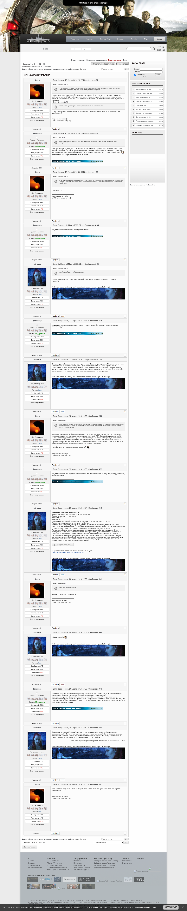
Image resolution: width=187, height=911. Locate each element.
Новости (89, 39)
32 (97, 133)
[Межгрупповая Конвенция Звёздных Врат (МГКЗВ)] (33, 888)
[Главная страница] (38, 39)
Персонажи (77, 863)
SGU (58, 861)
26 (40, 316)
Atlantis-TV (50, 863)
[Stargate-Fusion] (138, 881)
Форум (159, 39)
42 (101, 632)
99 (40, 129)
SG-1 (49, 861)
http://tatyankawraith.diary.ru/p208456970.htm (68, 552)
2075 (41, 114)
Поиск (125, 60)
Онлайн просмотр (103, 858)
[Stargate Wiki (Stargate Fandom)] (108, 881)
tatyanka (37, 264)
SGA (53, 861)
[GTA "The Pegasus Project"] (87, 888)
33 (97, 172)
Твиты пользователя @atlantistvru (142, 185)
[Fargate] (73, 888)
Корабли (87, 867)
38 (101, 416)
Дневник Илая (64, 869)
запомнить (141, 74)
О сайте (31, 861)
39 (101, 469)
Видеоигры (59, 865)
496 (41, 301)
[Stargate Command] (32, 881)
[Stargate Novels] (85, 881)
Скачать (120, 39)
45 (101, 784)
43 (101, 689)
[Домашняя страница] (62, 316)
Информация (80, 858)
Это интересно (52, 869)
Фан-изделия (45, 69)
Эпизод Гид (105, 39)
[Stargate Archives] (69, 881)
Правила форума (114, 60)
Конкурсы (31, 863)
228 (41, 153)
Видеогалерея (127, 863)
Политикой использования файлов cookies (138, 907)
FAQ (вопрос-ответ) (35, 867)
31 (97, 80)
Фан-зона (58, 863)
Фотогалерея (126, 861)
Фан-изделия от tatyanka (62, 69)
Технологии (77, 867)
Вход (45, 49)
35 (98, 264)
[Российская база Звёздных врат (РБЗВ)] (48, 888)
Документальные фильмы (104, 867)
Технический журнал (81, 869)
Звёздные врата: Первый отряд (106, 861)
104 (40, 168)
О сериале (74, 39)
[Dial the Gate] (56, 881)
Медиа (146, 39)
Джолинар (47, 66)
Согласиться (171, 907)
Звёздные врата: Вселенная (104, 865)
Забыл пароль (147, 77)
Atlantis (40, 66)
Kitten (37, 80)
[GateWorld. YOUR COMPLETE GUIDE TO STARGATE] (45, 881)
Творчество (34, 69)
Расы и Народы (79, 865)
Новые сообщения (78, 60)
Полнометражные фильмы (57, 867)
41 (101, 579)
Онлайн (134, 39)
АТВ (30, 858)
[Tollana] (60, 888)
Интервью (50, 865)
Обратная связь (34, 865)
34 (98, 225)
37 (101, 359)
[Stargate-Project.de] (127, 881)
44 (101, 728)
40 (101, 508)
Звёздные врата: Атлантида (104, 863)
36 (101, 321)
